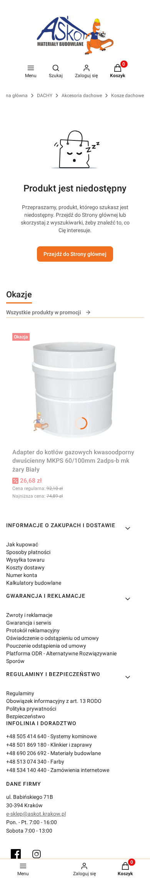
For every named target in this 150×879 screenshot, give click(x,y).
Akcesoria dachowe (82, 95)
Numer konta (21, 575)
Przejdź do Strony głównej (75, 254)
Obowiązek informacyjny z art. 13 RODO (54, 701)
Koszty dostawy (25, 567)
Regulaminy (20, 693)
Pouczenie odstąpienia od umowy (46, 646)
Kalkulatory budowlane (33, 583)
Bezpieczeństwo (25, 716)
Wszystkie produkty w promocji (43, 312)
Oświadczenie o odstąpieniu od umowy (52, 638)
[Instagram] (37, 854)
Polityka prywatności (31, 709)
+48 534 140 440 (26, 770)
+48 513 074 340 (26, 762)
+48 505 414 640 (26, 736)
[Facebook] (16, 854)
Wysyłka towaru (25, 560)
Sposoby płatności (28, 552)
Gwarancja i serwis (28, 623)
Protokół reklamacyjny (33, 630)
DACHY (44, 95)
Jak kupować (22, 544)
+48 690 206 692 (26, 753)
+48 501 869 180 (26, 745)
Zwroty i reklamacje (29, 615)
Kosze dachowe (127, 95)
